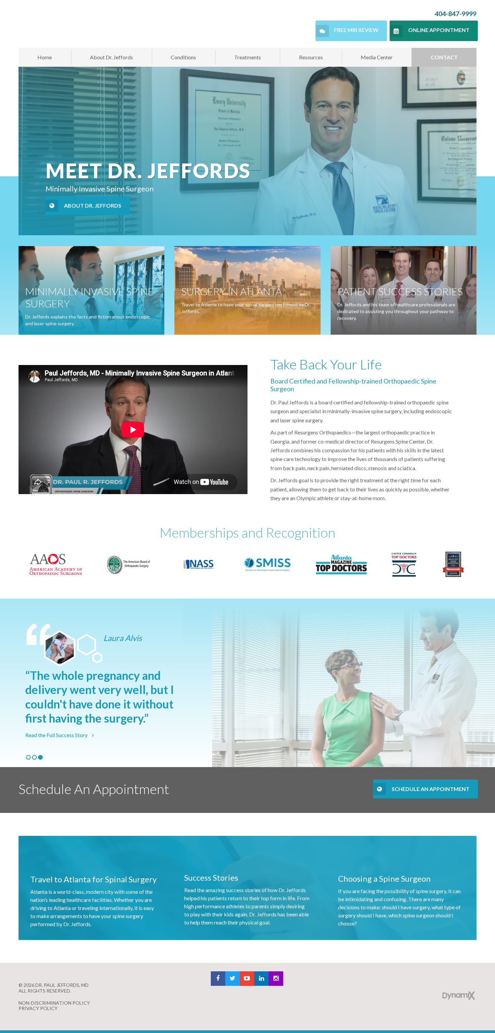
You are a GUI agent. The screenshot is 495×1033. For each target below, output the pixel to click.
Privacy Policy (38, 1008)
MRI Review (356, 30)
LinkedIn (261, 978)
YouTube (247, 978)
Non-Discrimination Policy (54, 1003)
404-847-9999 (455, 14)
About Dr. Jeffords (92, 205)
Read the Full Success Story (57, 735)
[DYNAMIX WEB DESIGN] (458, 996)
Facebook (218, 978)
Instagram (276, 978)
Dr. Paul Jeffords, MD (78, 23)
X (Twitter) (232, 978)
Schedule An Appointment (430, 789)
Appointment (438, 30)
